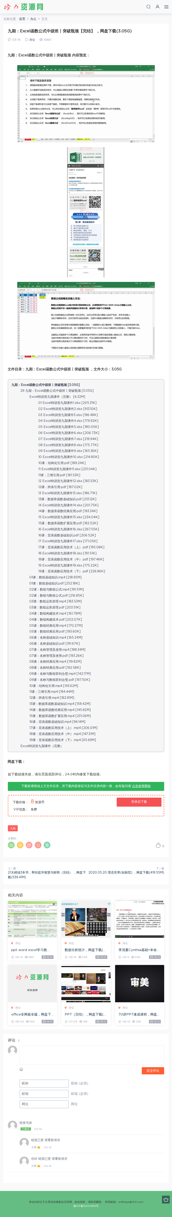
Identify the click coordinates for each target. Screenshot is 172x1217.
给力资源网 (23, 6)
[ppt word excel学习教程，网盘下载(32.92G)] (32, 919)
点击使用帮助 (141, 786)
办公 (32, 39)
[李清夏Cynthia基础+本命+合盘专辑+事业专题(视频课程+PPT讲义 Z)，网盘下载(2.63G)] (139, 919)
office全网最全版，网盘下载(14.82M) (31, 1015)
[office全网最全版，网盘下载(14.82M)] (32, 983)
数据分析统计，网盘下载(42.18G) (85, 950)
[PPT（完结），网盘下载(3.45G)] (85, 983)
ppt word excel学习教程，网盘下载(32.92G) (29, 950)
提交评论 (153, 1070)
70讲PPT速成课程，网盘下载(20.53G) (139, 1015)
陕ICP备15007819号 (86, 1206)
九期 (12, 828)
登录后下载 (139, 801)
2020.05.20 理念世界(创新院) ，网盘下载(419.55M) (126, 872)
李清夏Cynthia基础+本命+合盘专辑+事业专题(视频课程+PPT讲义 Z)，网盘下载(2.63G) (139, 950)
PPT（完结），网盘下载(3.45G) (85, 1015)
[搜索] (148, 6)
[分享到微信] (11, 845)
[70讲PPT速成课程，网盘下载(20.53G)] (139, 983)
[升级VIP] (166, 1200)
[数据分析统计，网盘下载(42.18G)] (85, 919)
